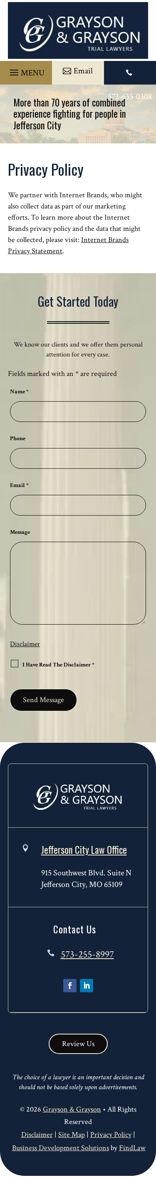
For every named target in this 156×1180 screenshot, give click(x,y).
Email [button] (83, 70)
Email (19, 485)
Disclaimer (25, 644)
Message (20, 532)
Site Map (71, 1134)
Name (19, 391)
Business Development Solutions (60, 1148)
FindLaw (132, 1148)
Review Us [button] (78, 1044)
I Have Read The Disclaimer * (58, 665)
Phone (17, 438)
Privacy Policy (110, 1134)
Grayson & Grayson (72, 1109)
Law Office (84, 850)
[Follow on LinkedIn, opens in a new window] (86, 985)
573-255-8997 (87, 954)
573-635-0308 (130, 96)
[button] (26, 70)
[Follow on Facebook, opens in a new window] (70, 985)
